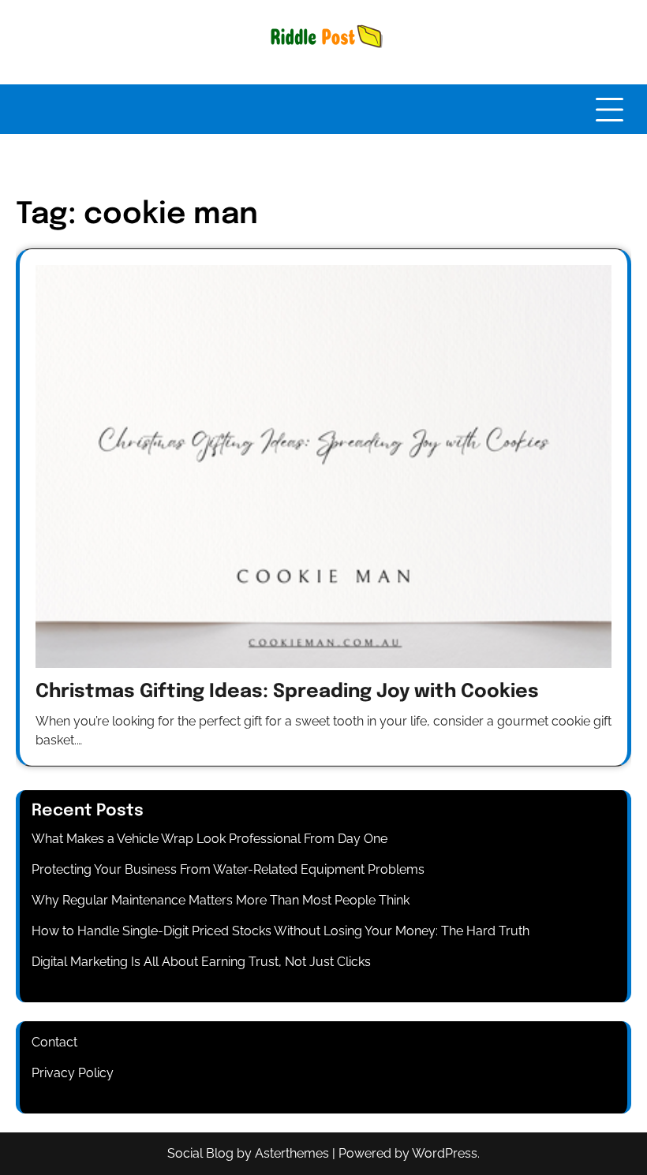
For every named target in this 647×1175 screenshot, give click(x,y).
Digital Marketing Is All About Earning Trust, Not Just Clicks (201, 961)
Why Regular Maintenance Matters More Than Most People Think (221, 900)
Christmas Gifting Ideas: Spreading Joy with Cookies (287, 692)
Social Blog (200, 1153)
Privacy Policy (73, 1072)
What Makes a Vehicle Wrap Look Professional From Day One (209, 838)
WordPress (444, 1153)
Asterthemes (292, 1153)
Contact (54, 1042)
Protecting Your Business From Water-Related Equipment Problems (228, 869)
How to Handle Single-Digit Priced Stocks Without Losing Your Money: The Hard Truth (280, 930)
